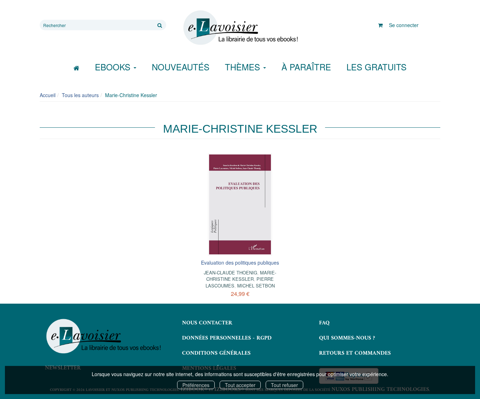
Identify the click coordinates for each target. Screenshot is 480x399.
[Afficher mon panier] (380, 24)
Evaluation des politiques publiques (240, 262)
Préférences (195, 384)
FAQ (324, 323)
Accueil (48, 95)
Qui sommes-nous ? (347, 338)
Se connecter (404, 24)
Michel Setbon (256, 285)
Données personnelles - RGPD (227, 338)
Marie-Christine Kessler (241, 275)
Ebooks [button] (114, 67)
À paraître (306, 67)
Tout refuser (284, 384)
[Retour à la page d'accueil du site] (240, 27)
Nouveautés (180, 67)
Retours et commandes (355, 353)
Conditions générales (216, 353)
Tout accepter (240, 384)
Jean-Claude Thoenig (230, 272)
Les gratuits (376, 67)
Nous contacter (207, 323)
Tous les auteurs (80, 95)
